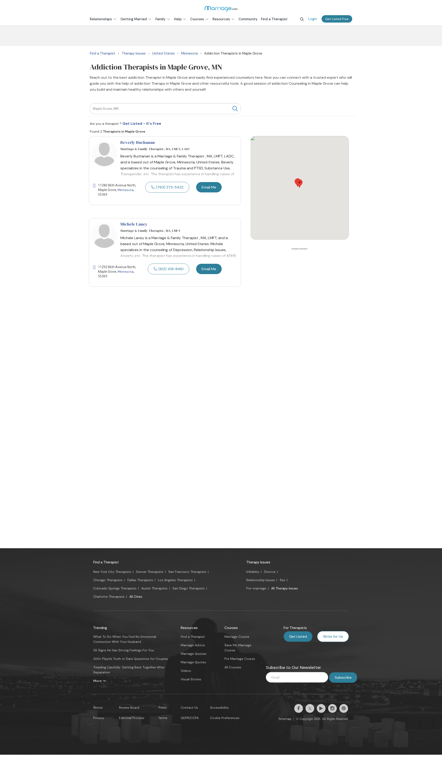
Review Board (129, 707)
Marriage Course (236, 637)
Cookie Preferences (224, 718)
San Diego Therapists (188, 588)
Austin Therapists (154, 588)
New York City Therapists (112, 572)
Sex (282, 580)
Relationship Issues (260, 580)
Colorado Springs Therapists (115, 588)
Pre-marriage (256, 588)
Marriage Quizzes (193, 654)
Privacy (98, 718)
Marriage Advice (193, 645)
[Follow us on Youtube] (321, 708)
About (98, 707)
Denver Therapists (149, 572)
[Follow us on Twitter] (309, 708)
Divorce (270, 572)
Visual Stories (191, 679)
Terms (162, 718)
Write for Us (333, 636)
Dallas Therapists (140, 580)
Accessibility (219, 707)
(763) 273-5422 (169, 187)
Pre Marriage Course (239, 659)
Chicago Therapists (107, 580)
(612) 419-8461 (170, 269)
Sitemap (285, 719)
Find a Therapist (106, 562)
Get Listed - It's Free (141, 123)
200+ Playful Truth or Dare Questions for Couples (130, 659)
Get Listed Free (337, 19)
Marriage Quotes (193, 662)
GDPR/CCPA (190, 718)
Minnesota (126, 190)
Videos (186, 671)
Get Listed (298, 636)
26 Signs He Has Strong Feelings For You (123, 650)
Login (312, 19)
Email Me (209, 187)
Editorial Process (131, 718)
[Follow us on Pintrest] (343, 708)
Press (163, 707)
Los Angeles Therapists (175, 580)
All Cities (135, 596)
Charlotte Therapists (109, 596)
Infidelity (252, 572)
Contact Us (189, 707)
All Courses (232, 667)
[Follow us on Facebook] (298, 708)
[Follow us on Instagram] (332, 708)
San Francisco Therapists (187, 572)
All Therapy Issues (284, 588)
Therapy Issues (258, 562)
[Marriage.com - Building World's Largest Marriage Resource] (221, 8)
